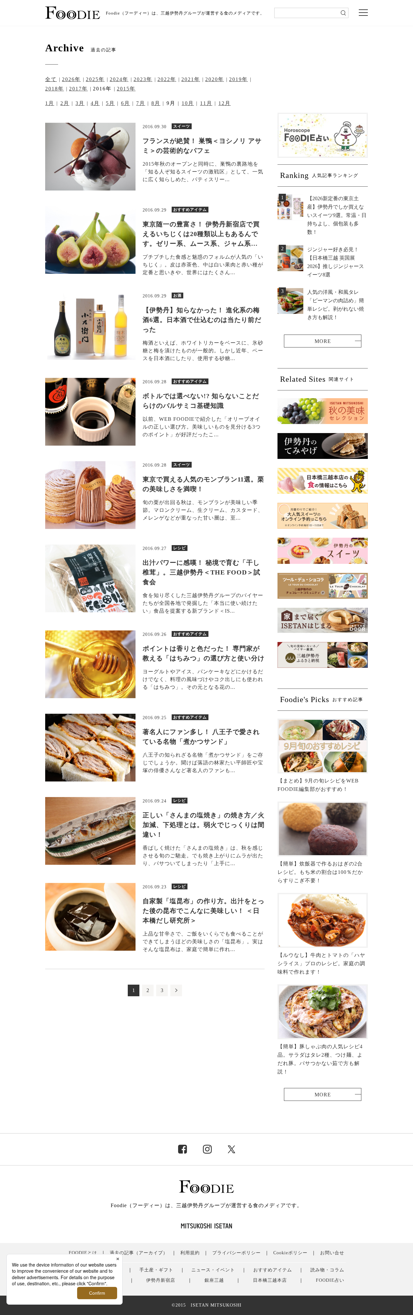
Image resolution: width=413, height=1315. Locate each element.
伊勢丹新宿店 (160, 1280)
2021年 (190, 79)
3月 (80, 103)
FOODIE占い (330, 1280)
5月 (110, 103)
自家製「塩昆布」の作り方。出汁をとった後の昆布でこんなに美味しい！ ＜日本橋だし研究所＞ (204, 910)
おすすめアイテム (272, 1270)
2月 (64, 103)
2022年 (166, 79)
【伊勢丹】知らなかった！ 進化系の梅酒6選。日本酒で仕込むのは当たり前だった (202, 319)
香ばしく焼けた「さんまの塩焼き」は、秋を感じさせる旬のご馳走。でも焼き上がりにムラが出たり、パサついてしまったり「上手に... (203, 855)
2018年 (54, 88)
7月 (140, 103)
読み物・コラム (327, 1270)
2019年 (238, 79)
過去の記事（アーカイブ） (139, 1252)
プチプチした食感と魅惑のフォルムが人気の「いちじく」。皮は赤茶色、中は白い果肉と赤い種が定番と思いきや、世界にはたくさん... (203, 264)
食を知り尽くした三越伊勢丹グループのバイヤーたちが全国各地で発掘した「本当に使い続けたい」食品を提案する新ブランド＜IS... (203, 603)
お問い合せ (332, 1252)
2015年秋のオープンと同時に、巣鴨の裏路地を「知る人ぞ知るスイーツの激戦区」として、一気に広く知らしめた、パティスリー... (203, 171)
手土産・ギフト (156, 1270)
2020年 (214, 79)
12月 (224, 103)
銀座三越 (214, 1280)
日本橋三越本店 (270, 1280)
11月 (206, 103)
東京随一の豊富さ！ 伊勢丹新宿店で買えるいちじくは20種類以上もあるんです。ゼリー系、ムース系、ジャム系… (201, 234)
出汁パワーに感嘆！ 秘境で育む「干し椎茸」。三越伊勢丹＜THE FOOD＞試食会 (201, 572)
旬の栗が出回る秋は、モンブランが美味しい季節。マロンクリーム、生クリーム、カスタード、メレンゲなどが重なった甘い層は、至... (203, 510)
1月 (49, 103)
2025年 (95, 79)
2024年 (119, 79)
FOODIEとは (83, 1252)
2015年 (126, 88)
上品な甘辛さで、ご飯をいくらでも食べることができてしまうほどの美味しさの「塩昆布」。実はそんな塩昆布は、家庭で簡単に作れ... (203, 941)
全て (51, 79)
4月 (95, 103)
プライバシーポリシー (236, 1252)
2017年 (78, 88)
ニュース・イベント (213, 1270)
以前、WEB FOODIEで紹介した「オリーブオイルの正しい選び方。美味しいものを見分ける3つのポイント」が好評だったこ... (202, 426)
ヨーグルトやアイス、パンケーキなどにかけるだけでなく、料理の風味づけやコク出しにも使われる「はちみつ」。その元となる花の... (203, 679)
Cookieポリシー (290, 1252)
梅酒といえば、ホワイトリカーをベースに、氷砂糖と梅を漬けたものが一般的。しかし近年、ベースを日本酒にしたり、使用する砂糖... (203, 350)
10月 (188, 103)
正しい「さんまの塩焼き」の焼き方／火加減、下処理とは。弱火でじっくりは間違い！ (204, 825)
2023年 (143, 79)
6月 (125, 103)
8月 (155, 103)
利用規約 (190, 1252)
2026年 (71, 79)
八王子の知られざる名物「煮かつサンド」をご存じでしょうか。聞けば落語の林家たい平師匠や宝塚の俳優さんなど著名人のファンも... (203, 762)
